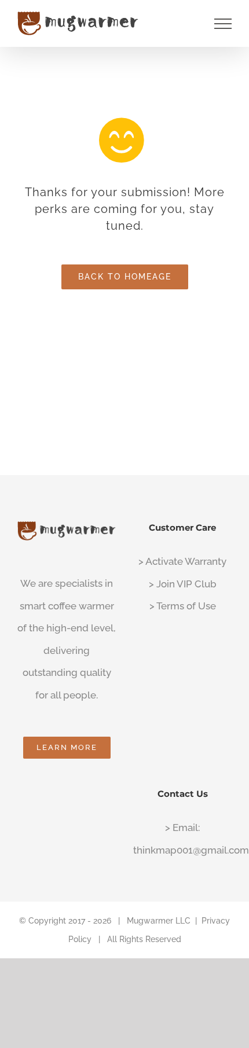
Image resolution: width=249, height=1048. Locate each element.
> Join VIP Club (183, 584)
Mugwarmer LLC (159, 920)
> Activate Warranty (182, 561)
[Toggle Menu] (223, 24)
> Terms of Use (182, 606)
